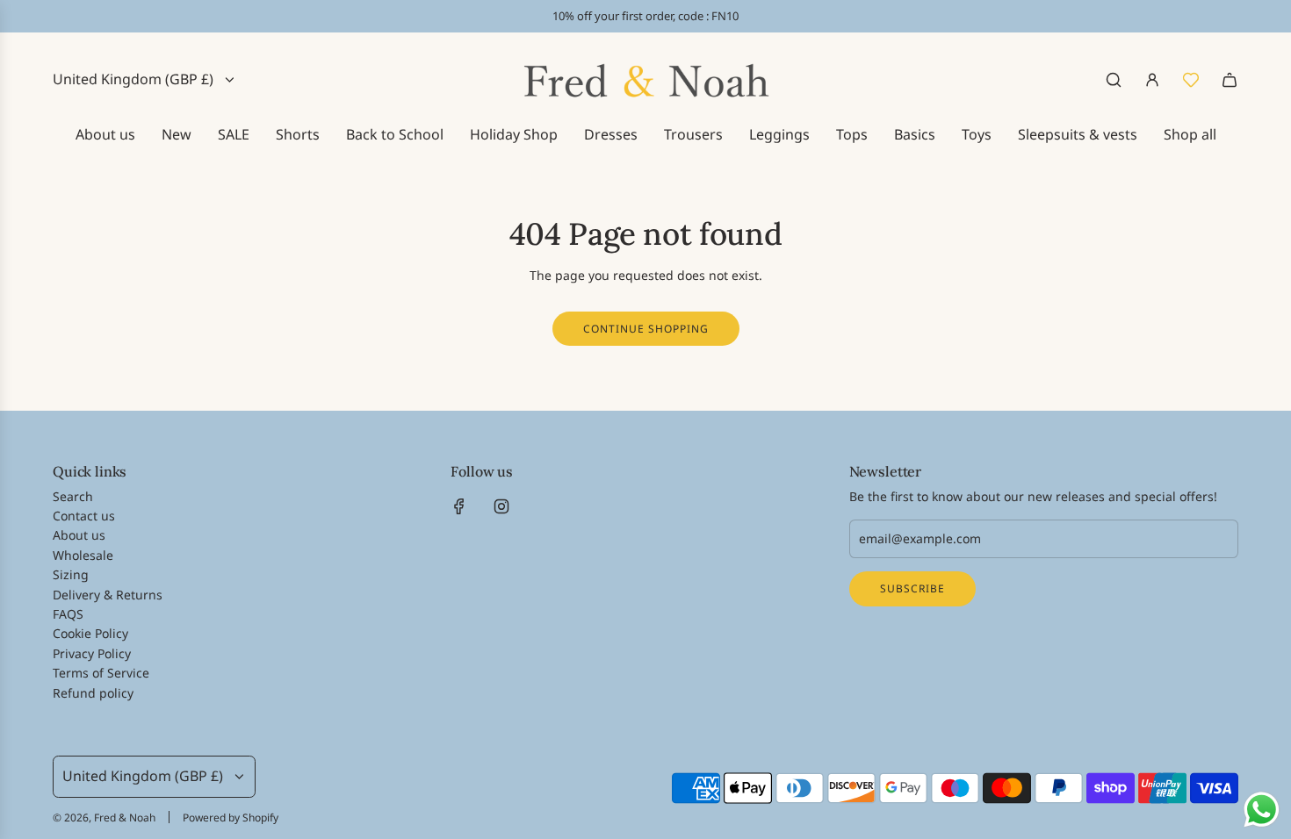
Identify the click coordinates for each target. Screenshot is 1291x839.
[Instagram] (501, 506)
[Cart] (1229, 80)
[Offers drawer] (1191, 80)
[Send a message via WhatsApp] (1261, 809)
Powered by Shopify (230, 817)
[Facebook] (459, 506)
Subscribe (912, 588)
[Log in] (1152, 80)
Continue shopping (646, 328)
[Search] (1113, 80)
